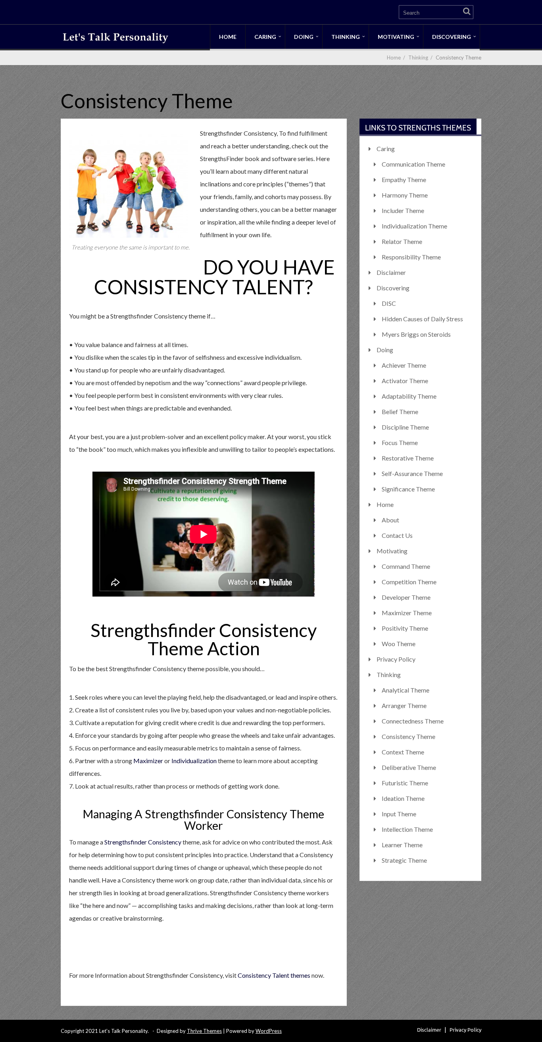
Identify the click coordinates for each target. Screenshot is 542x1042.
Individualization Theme (414, 226)
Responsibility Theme (411, 257)
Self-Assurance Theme (412, 473)
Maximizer (148, 760)
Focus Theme (400, 442)
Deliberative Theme (409, 767)
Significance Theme (408, 489)
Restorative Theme (408, 458)
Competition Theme (409, 581)
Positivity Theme (405, 628)
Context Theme (403, 752)
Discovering (451, 36)
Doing (303, 36)
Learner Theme (402, 844)
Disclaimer (391, 272)
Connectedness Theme (413, 721)
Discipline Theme (405, 427)
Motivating (396, 36)
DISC (389, 303)
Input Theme (399, 813)
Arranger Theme (404, 705)
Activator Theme (405, 380)
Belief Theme (400, 411)
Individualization (194, 760)
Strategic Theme (404, 860)
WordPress (269, 1031)
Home (227, 36)
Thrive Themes (204, 1031)
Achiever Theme (404, 365)
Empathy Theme (404, 179)
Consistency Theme (408, 736)
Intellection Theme (407, 829)
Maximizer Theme (407, 612)
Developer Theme (406, 597)
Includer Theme (403, 210)
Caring (265, 36)
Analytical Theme (405, 690)
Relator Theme (402, 241)
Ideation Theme (403, 798)
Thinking (345, 36)
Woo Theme (398, 643)
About (390, 520)
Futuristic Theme (405, 783)
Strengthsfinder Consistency (142, 842)
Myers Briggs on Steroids (416, 334)
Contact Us (397, 535)
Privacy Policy (396, 659)
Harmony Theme (405, 195)
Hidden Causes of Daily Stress (422, 318)
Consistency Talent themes (274, 975)
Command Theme (406, 566)
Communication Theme (413, 164)
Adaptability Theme (409, 396)
